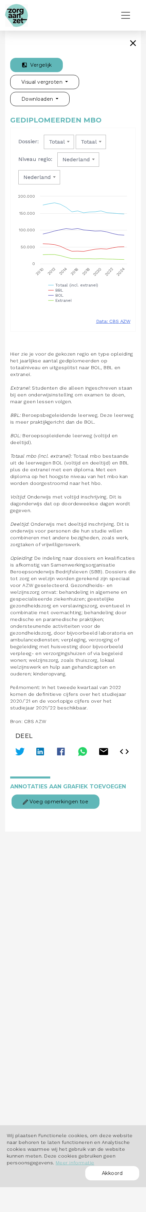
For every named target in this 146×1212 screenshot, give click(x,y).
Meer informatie (75, 1162)
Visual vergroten (42, 82)
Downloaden (38, 99)
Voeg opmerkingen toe (58, 802)
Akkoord (112, 1173)
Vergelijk (40, 65)
